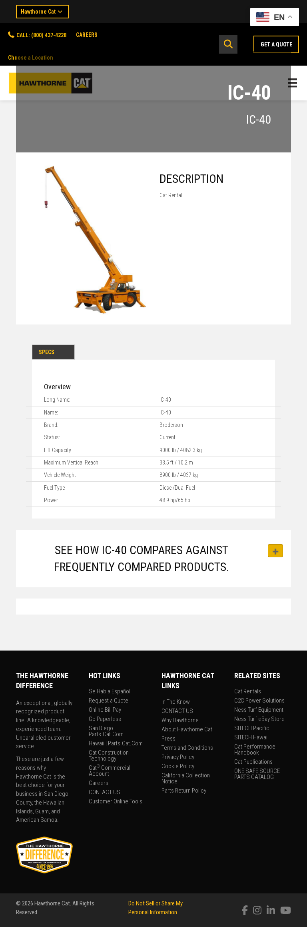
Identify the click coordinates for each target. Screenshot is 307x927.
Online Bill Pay (105, 710)
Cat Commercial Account (109, 771)
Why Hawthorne (180, 720)
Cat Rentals (247, 692)
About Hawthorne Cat (186, 730)
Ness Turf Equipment (258, 710)
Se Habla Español (109, 692)
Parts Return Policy (183, 791)
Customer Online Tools (115, 802)
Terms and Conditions (187, 748)
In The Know (175, 702)
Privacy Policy (177, 757)
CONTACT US (104, 792)
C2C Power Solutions (259, 701)
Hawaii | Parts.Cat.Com (116, 744)
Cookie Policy (177, 766)
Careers (98, 783)
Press (168, 739)
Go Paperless (105, 719)
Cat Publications (253, 762)
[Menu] (292, 83)
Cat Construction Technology (109, 756)
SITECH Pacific (251, 728)
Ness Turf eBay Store (259, 719)
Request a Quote (108, 701)
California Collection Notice (185, 779)
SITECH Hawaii (251, 738)
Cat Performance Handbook (254, 750)
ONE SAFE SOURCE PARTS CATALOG (257, 774)
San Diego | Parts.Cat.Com (106, 731)
